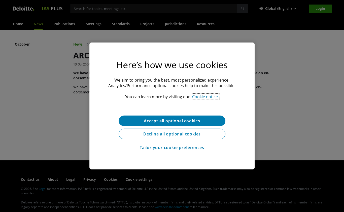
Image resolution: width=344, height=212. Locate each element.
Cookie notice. (205, 96)
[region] (172, 106)
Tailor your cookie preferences (172, 147)
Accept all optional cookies (172, 121)
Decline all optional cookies (172, 134)
